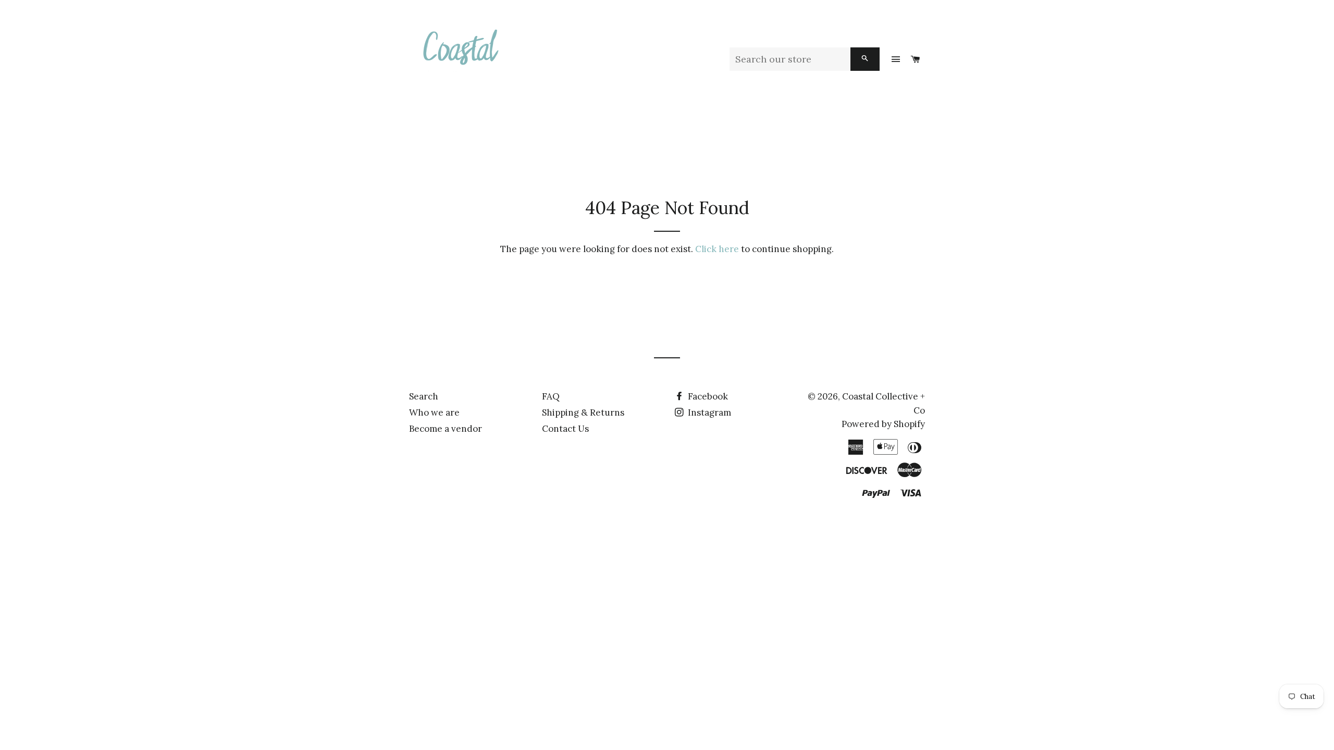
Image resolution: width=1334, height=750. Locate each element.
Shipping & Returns (583, 412)
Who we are (434, 412)
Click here (717, 249)
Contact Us (565, 428)
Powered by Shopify (883, 424)
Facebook (707, 396)
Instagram (708, 412)
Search (423, 396)
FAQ (551, 396)
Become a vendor (445, 428)
